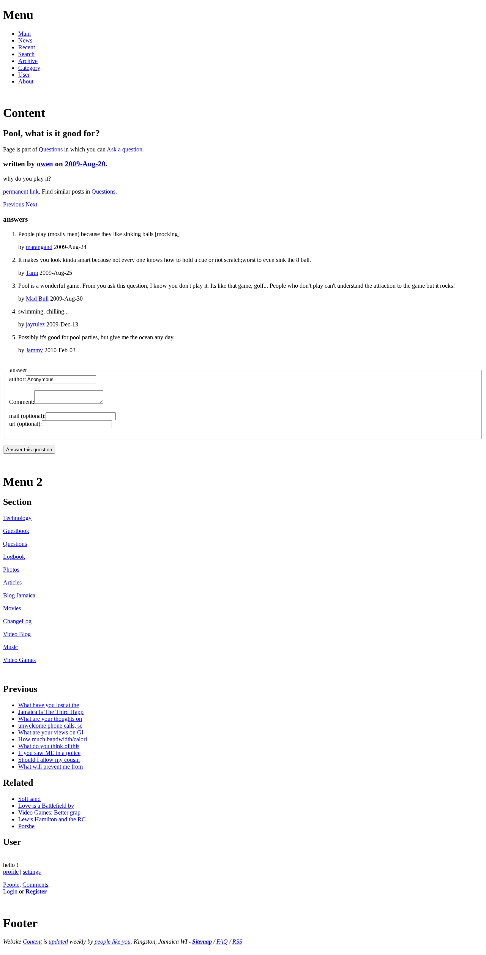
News (25, 40)
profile (11, 871)
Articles (12, 582)
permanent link (21, 191)
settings (32, 871)
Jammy (34, 350)
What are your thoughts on (50, 718)
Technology (17, 518)
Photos (11, 569)
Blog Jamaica (19, 595)
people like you (113, 941)
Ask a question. (125, 149)
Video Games (19, 660)
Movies (12, 608)
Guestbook (16, 531)
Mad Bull (37, 298)
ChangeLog (17, 621)
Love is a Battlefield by (46, 805)
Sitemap (202, 941)
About (25, 81)
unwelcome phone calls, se (50, 725)
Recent (26, 47)
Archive (28, 61)
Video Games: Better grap (49, 812)
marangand (39, 247)
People (11, 884)
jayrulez (35, 324)
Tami (32, 272)
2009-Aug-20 (85, 164)
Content (32, 941)
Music (10, 647)
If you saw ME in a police (49, 753)
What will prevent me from (50, 766)
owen (45, 164)
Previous (13, 204)
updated (58, 941)
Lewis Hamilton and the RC (52, 819)
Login (10, 891)
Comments (35, 884)
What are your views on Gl (50, 732)
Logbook (14, 556)
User (24, 74)
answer (18, 370)
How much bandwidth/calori (52, 739)
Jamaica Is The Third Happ (51, 712)
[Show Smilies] (107, 402)
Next (31, 204)
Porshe (26, 826)
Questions (51, 149)
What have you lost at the (48, 705)
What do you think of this (48, 746)
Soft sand (29, 799)
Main (24, 33)
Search (26, 54)
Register (36, 891)
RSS (237, 941)
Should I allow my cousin (49, 759)
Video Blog (17, 634)
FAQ (222, 941)
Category (29, 68)
